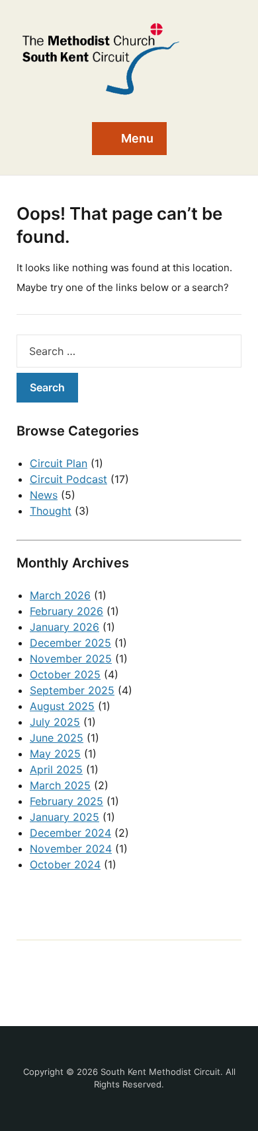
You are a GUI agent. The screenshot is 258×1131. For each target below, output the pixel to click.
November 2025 (71, 658)
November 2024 (71, 848)
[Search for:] (129, 351)
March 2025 (60, 785)
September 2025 (72, 690)
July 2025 (55, 721)
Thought (50, 510)
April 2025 (56, 769)
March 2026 (60, 595)
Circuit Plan (58, 463)
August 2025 (62, 706)
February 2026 (66, 611)
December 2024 (70, 832)
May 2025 (55, 753)
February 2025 (66, 801)
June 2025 (56, 737)
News (44, 494)
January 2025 (64, 817)
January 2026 (64, 626)
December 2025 (70, 642)
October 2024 (65, 864)
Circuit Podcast (68, 479)
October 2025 (65, 674)
